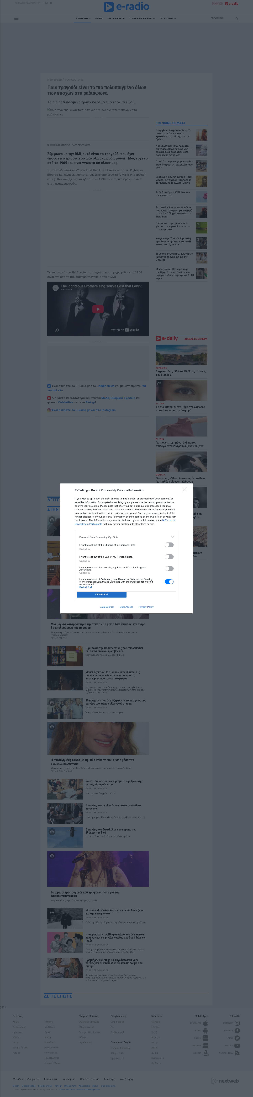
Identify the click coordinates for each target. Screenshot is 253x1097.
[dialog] (126, 548)
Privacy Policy (146, 606)
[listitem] (126, 537)
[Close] (186, 490)
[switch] (169, 544)
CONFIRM (101, 594)
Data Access (126, 606)
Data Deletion (107, 606)
